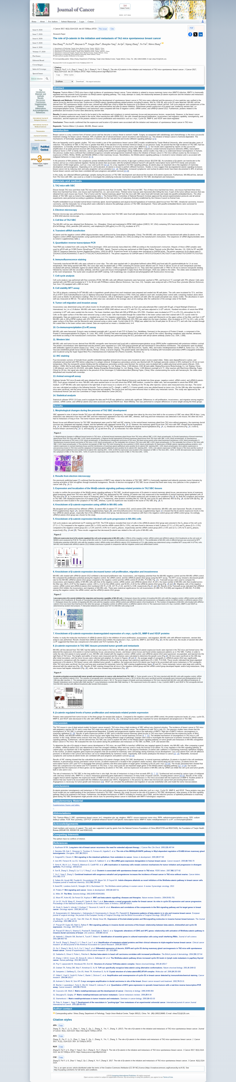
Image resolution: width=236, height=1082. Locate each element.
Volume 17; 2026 (39, 51)
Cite (112, 29)
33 (102, 782)
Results (41, 98)
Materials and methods (40, 95)
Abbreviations (40, 108)
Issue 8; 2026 (37, 30)
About (42, 21)
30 (181, 776)
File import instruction (93, 81)
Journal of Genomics (40, 136)
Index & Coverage (39, 69)
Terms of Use (168, 1077)
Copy (58, 75)
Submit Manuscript (68, 21)
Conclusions (40, 102)
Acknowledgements (40, 110)
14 (117, 169)
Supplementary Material (41, 105)
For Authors (53, 21)
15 (125, 171)
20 (74, 733)
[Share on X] (195, 34)
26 (169, 764)
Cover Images (38, 64)
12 (108, 165)
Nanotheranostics (40, 140)
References (40, 112)
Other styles (69, 75)
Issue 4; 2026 (37, 47)
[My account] (202, 21)
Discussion (40, 100)
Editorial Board (38, 60)
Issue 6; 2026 (37, 38)
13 (114, 169)
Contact (91, 21)
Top (40, 90)
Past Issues (36, 56)
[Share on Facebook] (190, 34)
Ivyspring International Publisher (124, 1075)
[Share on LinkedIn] (201, 34)
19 (127, 171)
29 (185, 766)
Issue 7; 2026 (37, 34)
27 (183, 766)
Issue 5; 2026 (37, 43)
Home (34, 21)
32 (183, 776)
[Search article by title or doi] (47, 79)
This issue (103, 29)
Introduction (40, 92)
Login (81, 21)
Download (80, 81)
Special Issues (38, 73)
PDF (191, 28)
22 (166, 764)
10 (105, 165)
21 (148, 736)
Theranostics (40, 131)
